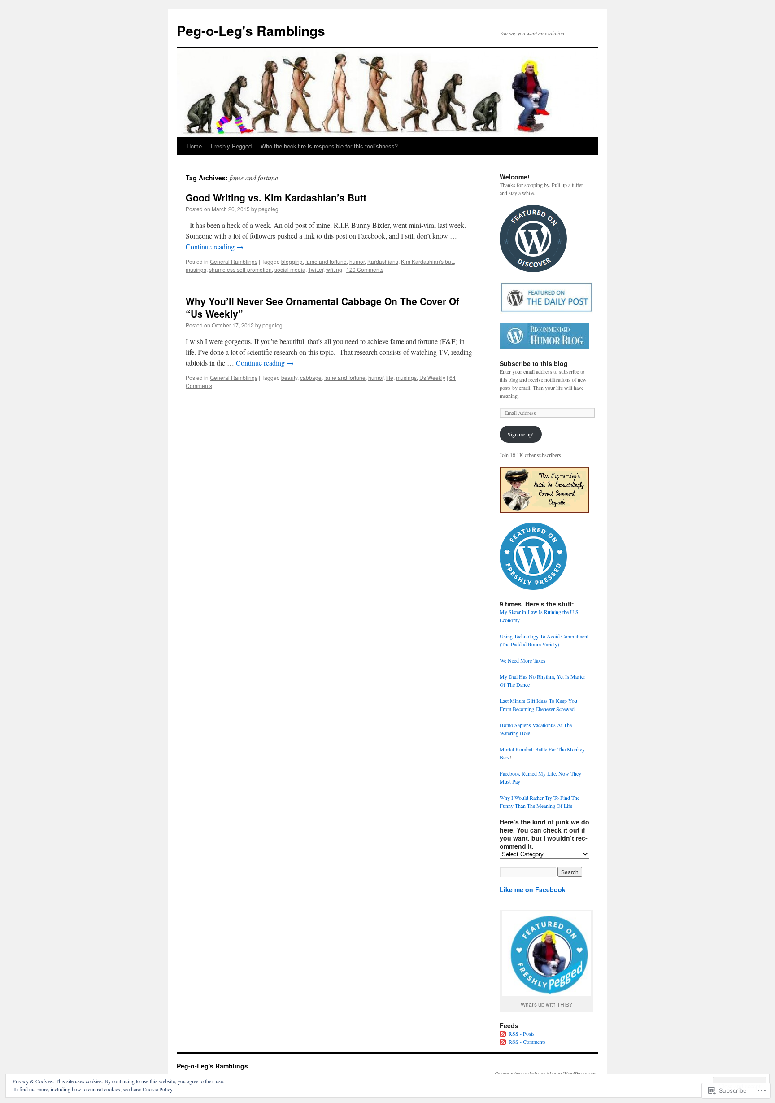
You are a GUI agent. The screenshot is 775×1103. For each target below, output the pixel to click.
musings (196, 269)
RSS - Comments (527, 1041)
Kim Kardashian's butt (427, 261)
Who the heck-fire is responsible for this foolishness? (329, 146)
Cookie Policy (158, 1089)
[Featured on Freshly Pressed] (533, 587)
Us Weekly (432, 377)
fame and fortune (326, 261)
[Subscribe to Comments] (503, 1041)
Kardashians (382, 261)
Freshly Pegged (231, 146)
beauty (289, 377)
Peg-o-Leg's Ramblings (251, 30)
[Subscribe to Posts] (503, 1033)
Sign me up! (521, 434)
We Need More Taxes (522, 660)
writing (334, 269)
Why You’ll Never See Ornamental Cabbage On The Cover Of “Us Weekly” (322, 307)
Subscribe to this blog (534, 363)
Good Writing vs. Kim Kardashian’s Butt (276, 197)
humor (357, 261)
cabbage (311, 377)
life (389, 377)
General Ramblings (233, 261)
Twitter (315, 269)
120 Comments (364, 269)
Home (194, 146)
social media (289, 269)
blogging (292, 261)
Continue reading (215, 246)
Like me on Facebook (533, 889)
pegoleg (268, 209)
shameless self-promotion (240, 269)
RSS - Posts (522, 1033)
